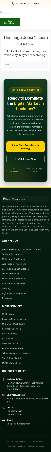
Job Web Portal (9, 338)
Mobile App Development (14, 259)
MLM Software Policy (12, 363)
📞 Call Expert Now (25, 159)
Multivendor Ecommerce (13, 283)
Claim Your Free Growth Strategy (25, 147)
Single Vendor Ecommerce (14, 278)
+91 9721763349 (14, 411)
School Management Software (16, 353)
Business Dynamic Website (15, 319)
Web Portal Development (14, 264)
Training (6, 288)
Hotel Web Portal (10, 333)
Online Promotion (10, 273)
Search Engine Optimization (15, 268)
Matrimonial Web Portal (13, 324)
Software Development (13, 254)
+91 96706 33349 (15, 414)
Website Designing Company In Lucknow (21, 249)
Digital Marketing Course (14, 293)
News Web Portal (10, 343)
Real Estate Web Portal (13, 348)
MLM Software (9, 314)
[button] (48, 13)
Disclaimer (7, 298)
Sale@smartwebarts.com (18, 423)
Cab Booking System (11, 328)
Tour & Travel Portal (11, 358)
